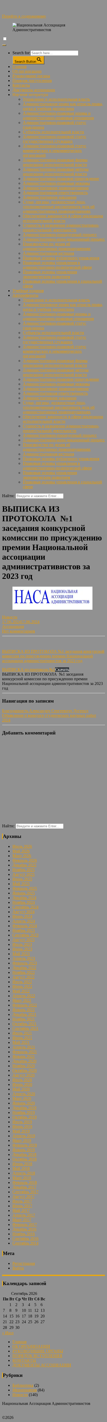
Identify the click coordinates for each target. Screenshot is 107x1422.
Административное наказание (50, 197)
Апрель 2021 (23, 1047)
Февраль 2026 (24, 860)
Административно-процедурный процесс (60, 234)
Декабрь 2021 (24, 1014)
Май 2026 (21, 851)
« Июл (8, 1333)
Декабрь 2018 (24, 1154)
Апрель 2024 (23, 921)
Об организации (27, 71)
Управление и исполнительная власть (56, 99)
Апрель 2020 (23, 1094)
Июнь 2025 (22, 879)
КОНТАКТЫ (24, 1360)
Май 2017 (21, 1210)
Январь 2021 (23, 1056)
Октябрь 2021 (24, 1024)
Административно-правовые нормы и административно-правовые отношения (58, 115)
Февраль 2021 (24, 1052)
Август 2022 (23, 977)
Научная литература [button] (30, 94)
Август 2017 (23, 1196)
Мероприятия (24, 1390)
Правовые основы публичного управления (61, 258)
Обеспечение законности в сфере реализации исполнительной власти (63, 218)
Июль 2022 (22, 982)
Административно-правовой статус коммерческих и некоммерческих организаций (54, 150)
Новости (9, 617)
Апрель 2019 (23, 1136)
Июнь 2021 (22, 1038)
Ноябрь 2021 (23, 1019)
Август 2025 (23, 874)
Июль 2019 (22, 1122)
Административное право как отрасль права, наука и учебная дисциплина (63, 106)
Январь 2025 (23, 893)
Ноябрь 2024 (23, 902)
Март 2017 (21, 1220)
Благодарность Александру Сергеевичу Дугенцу (45, 711)
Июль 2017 (22, 1201)
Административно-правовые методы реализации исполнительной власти (56, 171)
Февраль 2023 (24, 963)
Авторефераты (25, 295)
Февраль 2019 (24, 1145)
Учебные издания (28, 290)
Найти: (8, 496)
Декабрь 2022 (24, 968)
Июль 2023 (22, 944)
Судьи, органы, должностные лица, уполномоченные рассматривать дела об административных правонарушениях (59, 206)
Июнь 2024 (22, 916)
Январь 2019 (23, 1150)
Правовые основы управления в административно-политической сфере (57, 264)
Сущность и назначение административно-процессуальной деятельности (61, 227)
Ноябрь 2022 (23, 972)
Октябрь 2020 (24, 1070)
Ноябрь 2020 (23, 1066)
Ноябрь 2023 (23, 930)
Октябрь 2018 (24, 1159)
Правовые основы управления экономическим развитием (50, 274)
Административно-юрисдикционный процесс (64, 239)
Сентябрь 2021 (25, 1028)
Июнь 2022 (22, 986)
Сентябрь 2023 (25, 935)
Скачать (62, 669)
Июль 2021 (22, 1033)
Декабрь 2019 (24, 1108)
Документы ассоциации (33, 90)
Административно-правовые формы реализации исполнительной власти (55, 162)
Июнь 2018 (22, 1164)
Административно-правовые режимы (56, 183)
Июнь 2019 (22, 1126)
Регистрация (23, 1263)
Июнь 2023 (22, 949)
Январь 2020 (23, 1103)
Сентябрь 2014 (25, 1243)
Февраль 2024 (24, 926)
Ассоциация (13, 626)
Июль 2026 (22, 846)
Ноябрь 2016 (23, 1234)
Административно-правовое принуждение (61, 178)
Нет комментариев (18, 631)
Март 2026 (21, 856)
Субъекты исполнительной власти (53, 132)
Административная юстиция (48, 253)
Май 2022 (21, 991)
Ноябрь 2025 (23, 870)
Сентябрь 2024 (25, 907)
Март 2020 (21, 1098)
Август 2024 (23, 912)
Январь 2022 (23, 1010)
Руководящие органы (31, 76)
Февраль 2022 (24, 1005)
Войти (18, 1268)
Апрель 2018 (23, 1173)
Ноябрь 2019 (23, 1112)
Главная (19, 66)
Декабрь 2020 (24, 1061)
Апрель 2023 (23, 958)
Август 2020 (23, 1075)
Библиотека (22, 1385)
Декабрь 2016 (24, 1229)
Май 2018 (21, 1168)
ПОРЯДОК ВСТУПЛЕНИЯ (37, 1356)
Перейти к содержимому (24, 16)
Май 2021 (21, 1042)
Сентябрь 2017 (25, 1192)
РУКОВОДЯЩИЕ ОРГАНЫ (37, 1351)
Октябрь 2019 (24, 1117)
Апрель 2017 (23, 1215)
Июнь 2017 (22, 1206)
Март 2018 (21, 1178)
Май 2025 (21, 884)
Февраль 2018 (24, 1182)
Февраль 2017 (24, 1224)
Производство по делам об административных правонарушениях (57, 246)
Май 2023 (21, 954)
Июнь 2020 (22, 1084)
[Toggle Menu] (4, 45)
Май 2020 (21, 1089)
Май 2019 (21, 1131)
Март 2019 (21, 1140)
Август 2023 (23, 940)
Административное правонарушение (56, 188)
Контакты (21, 85)
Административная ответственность (55, 192)
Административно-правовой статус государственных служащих (54, 138)
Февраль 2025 (24, 888)
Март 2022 (21, 1000)
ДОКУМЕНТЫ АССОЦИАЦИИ (41, 1365)
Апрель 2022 (23, 996)
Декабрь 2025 (24, 865)
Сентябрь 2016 (25, 1238)
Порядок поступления (32, 80)
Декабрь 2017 (24, 1187)
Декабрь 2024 (24, 898)
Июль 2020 (22, 1080)
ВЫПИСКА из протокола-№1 (28, 669)
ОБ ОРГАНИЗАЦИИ (31, 1346)
